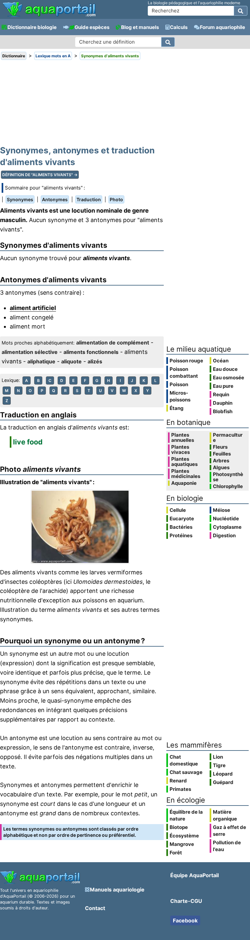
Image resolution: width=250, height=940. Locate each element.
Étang (177, 408)
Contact (95, 908)
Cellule (178, 510)
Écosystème (184, 836)
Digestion (224, 535)
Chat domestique (184, 760)
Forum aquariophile (222, 27)
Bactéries (181, 527)
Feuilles (222, 453)
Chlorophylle (228, 486)
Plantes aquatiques (184, 461)
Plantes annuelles (182, 437)
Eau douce (225, 369)
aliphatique (41, 361)
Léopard (223, 774)
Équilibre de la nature (186, 815)
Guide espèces (92, 27)
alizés (95, 361)
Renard (178, 781)
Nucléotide (226, 518)
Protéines (181, 535)
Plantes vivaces (180, 449)
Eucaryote (182, 518)
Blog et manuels (140, 27)
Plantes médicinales (185, 474)
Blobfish (222, 411)
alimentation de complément (112, 342)
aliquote (71, 361)
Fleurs (220, 447)
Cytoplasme (227, 527)
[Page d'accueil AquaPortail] (49, 16)
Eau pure (223, 386)
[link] (49, 10)
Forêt (176, 852)
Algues (221, 467)
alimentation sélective (30, 352)
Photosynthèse (228, 477)
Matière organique (225, 815)
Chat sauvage (186, 772)
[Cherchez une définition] (168, 42)
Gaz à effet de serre (229, 830)
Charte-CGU (186, 901)
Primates (180, 789)
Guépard (223, 782)
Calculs (179, 27)
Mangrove (182, 844)
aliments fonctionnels (90, 352)
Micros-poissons (180, 396)
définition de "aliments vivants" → (39, 174)
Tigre (219, 765)
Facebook (185, 920)
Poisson (179, 384)
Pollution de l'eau (227, 845)
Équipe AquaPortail (194, 875)
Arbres (221, 460)
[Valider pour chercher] (240, 11)
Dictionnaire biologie (32, 27)
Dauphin (222, 403)
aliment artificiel (33, 307)
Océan (221, 361)
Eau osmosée (228, 377)
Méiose (221, 510)
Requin (221, 394)
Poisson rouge (186, 361)
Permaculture (228, 437)
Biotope (179, 827)
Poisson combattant (184, 372)
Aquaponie (184, 483)
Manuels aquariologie (117, 889)
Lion (218, 757)
